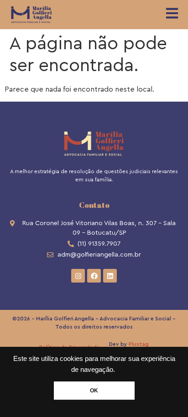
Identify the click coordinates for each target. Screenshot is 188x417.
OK (94, 390)
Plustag (139, 344)
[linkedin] (110, 276)
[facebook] (94, 276)
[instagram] (78, 276)
